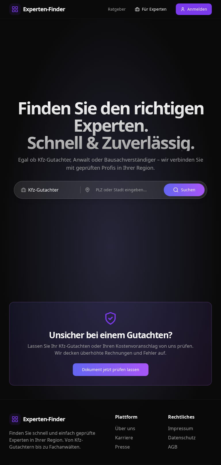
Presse (122, 447)
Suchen (188, 189)
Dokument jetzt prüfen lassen (110, 369)
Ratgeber (117, 9)
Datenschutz (182, 437)
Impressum (180, 428)
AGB (172, 447)
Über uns (125, 428)
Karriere (124, 437)
